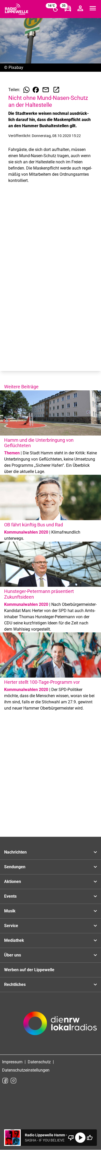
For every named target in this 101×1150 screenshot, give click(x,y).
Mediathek (14, 940)
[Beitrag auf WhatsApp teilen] (26, 90)
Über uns (12, 955)
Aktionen (12, 881)
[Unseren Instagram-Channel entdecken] (13, 1080)
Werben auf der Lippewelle (29, 969)
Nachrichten (15, 852)
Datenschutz (39, 1061)
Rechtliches (15, 984)
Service (11, 925)
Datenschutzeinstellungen (25, 1070)
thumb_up (89, 1138)
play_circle (80, 1137)
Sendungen (14, 866)
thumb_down (71, 1138)
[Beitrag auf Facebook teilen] (36, 90)
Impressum (12, 1061)
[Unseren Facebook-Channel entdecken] (5, 1080)
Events (10, 896)
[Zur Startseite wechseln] (16, 9)
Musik (10, 910)
